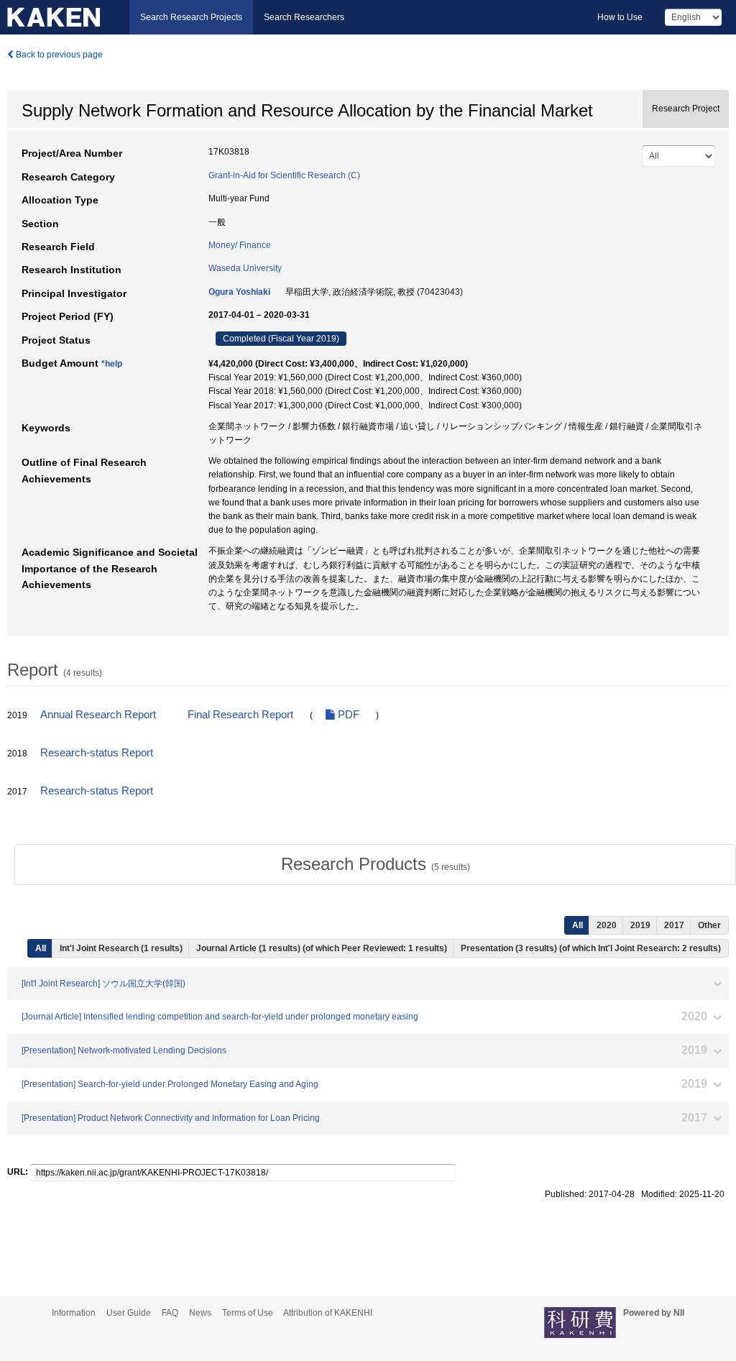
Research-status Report (96, 753)
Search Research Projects (191, 17)
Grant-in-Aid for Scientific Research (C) (284, 175)
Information (74, 1313)
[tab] (375, 864)
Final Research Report (240, 714)
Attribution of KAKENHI (327, 1313)
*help (111, 364)
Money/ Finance (239, 245)
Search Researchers (304, 17)
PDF (347, 714)
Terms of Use (247, 1313)
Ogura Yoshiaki (239, 292)
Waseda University (245, 268)
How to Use (620, 17)
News (200, 1313)
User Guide (128, 1313)
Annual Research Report (98, 714)
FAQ (170, 1313)
